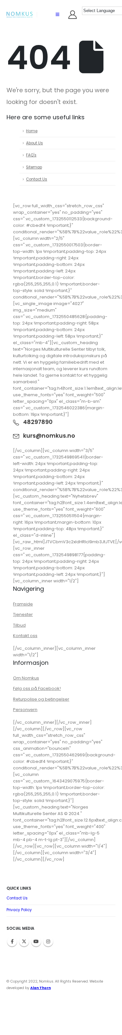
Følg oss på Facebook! (37, 688)
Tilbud (19, 625)
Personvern (25, 710)
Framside (23, 604)
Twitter (24, 941)
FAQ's (31, 155)
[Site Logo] (20, 15)
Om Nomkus (26, 678)
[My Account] (73, 14)
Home (31, 131)
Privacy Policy (19, 909)
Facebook (12, 941)
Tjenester (23, 614)
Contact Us (36, 179)
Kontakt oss (25, 636)
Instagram (48, 941)
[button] (57, 14)
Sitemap (34, 167)
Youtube (36, 941)
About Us (34, 143)
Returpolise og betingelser (41, 699)
